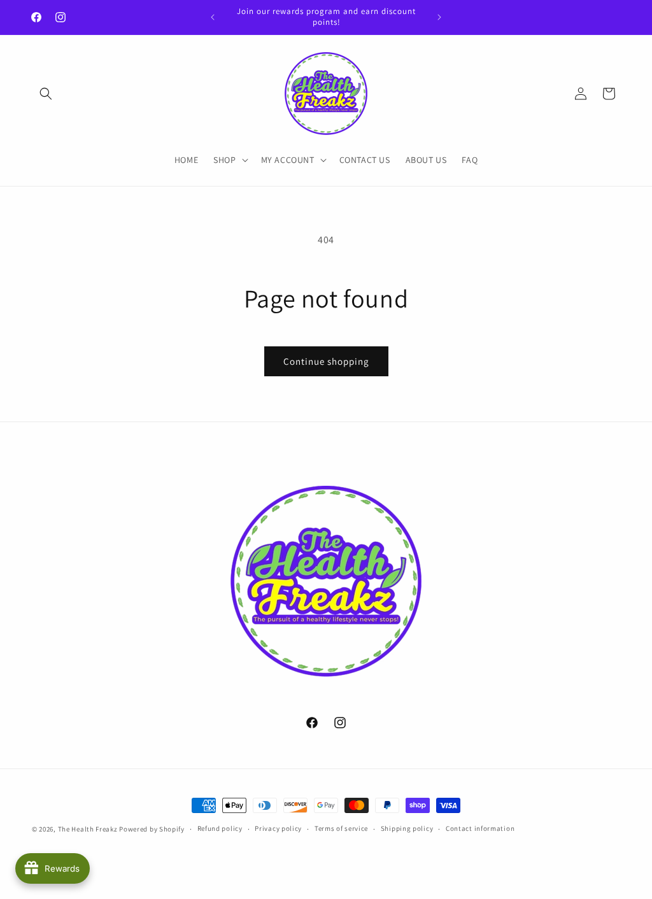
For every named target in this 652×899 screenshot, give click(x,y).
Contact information (480, 828)
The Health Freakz (88, 829)
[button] (46, 94)
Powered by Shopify (152, 829)
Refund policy (220, 828)
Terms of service (341, 828)
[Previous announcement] (213, 17)
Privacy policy (278, 828)
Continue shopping (326, 361)
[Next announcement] (439, 17)
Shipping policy (407, 828)
